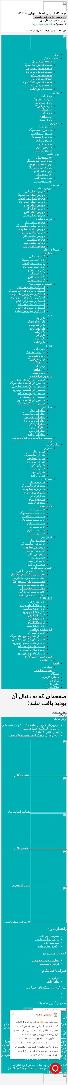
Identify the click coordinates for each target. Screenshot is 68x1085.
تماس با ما (53, 981)
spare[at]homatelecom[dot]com (26, 735)
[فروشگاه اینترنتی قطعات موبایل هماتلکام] (55, 9)
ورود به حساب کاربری (53, 20)
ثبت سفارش (51, 942)
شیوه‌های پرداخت (49, 935)
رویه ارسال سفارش (47, 939)
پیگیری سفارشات (48, 946)
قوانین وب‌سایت (49, 963)
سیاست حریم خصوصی (45, 960)
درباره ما (54, 977)
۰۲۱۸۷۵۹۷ (37, 731)
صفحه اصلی (59, 712)
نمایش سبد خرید (42, 23)
